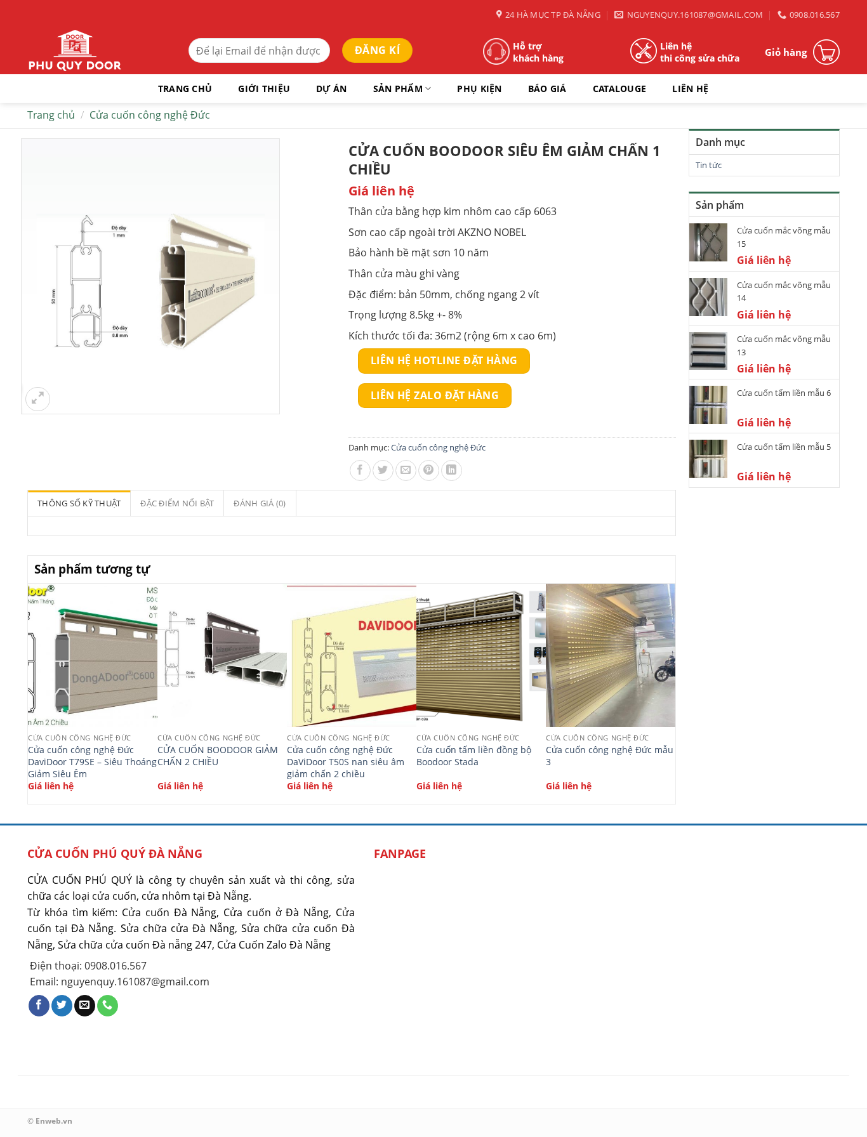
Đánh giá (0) (260, 503)
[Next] (668, 692)
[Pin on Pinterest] (428, 470)
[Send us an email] (84, 1005)
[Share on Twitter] (383, 470)
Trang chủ (185, 88)
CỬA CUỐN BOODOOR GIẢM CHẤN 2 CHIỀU (217, 756)
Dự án (331, 88)
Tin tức (709, 165)
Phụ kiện (479, 88)
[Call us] (107, 1005)
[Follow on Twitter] (61, 1005)
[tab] (79, 503)
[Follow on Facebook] (39, 1005)
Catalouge (620, 88)
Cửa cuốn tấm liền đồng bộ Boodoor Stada (473, 756)
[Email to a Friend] (405, 470)
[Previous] (34, 692)
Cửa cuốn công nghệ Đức (149, 115)
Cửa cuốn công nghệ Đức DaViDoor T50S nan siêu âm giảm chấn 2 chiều (345, 761)
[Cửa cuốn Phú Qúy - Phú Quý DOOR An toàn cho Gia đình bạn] (98, 52)
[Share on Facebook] (360, 470)
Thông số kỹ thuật (79, 503)
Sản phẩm (398, 88)
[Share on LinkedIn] (451, 470)
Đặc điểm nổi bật (177, 503)
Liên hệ (690, 88)
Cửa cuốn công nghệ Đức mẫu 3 (609, 756)
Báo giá (547, 88)
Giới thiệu (264, 88)
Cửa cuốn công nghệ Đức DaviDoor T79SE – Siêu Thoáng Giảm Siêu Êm (92, 761)
